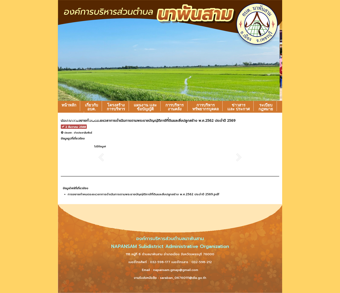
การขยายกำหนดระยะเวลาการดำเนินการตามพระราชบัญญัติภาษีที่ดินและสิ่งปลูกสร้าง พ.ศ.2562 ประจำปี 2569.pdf (143, 194)
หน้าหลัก (69, 105)
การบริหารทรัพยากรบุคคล (205, 107)
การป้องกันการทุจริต (71, 117)
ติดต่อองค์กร (94, 117)
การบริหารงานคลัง (174, 107)
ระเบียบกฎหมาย (266, 107)
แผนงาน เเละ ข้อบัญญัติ (145, 107)
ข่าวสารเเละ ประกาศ (238, 107)
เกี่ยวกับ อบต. (91, 107)
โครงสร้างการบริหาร (116, 107)
